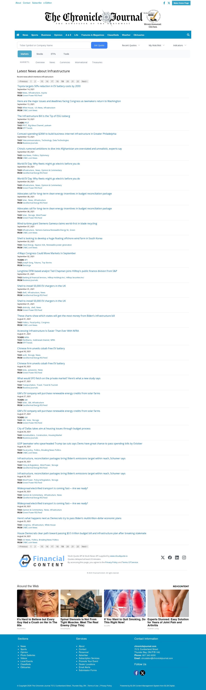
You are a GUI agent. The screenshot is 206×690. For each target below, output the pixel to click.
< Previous (23, 81)
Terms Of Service (130, 562)
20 (68, 81)
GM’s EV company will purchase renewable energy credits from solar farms (58, 393)
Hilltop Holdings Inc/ (56, 277)
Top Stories (47, 262)
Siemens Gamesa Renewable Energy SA (52, 230)
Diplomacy (44, 155)
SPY (26, 260)
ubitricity (26, 307)
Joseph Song (27, 262)
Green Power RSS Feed (32, 95)
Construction (41, 435)
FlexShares (27, 340)
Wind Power (41, 215)
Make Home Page (181, 3)
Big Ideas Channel (35, 125)
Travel (39, 385)
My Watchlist (155, 45)
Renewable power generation (59, 245)
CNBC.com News (30, 110)
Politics (36, 155)
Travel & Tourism (50, 385)
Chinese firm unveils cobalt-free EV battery (41, 348)
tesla (24, 370)
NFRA (27, 337)
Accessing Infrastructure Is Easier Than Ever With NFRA (48, 330)
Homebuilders (28, 435)
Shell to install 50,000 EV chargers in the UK (41, 286)
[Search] (188, 35)
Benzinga (27, 265)
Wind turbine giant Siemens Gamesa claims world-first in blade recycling (57, 223)
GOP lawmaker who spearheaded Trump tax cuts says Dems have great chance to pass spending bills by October (79, 443)
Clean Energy (27, 245)
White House (27, 107)
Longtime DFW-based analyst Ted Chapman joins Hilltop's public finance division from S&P (67, 271)
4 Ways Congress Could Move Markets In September (46, 253)
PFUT (27, 122)
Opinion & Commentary (51, 170)
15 (42, 81)
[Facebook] (170, 561)
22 (78, 81)
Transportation (28, 385)
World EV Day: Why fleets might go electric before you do (48, 163)
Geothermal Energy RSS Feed (35, 173)
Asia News (26, 155)
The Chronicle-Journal (41, 685)
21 (73, 81)
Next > (84, 81)
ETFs (53, 53)
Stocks (39, 53)
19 (62, 81)
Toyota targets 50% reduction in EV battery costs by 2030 (49, 86)
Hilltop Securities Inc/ (75, 277)
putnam (48, 125)
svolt (24, 355)
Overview (40, 62)
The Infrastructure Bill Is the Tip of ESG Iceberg (43, 116)
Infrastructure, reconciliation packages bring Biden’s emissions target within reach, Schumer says (71, 458)
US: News (39, 107)
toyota (44, 93)
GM (26, 400)
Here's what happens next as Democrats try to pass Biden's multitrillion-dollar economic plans (69, 518)
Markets (25, 53)
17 (52, 81)
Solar (24, 200)
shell (24, 292)
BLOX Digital (169, 685)
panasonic (32, 370)
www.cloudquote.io (119, 556)
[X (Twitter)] (163, 561)
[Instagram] (184, 561)
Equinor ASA (40, 245)
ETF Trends (27, 128)
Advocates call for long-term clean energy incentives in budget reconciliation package (64, 193)
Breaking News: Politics (51, 450)
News (52, 62)
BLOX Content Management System (145, 685)
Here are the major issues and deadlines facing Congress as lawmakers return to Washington (69, 101)
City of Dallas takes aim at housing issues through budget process (53, 428)
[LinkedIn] (177, 561)
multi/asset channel (41, 340)
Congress (45, 322)
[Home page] (103, 18)
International (81, 62)
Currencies (65, 62)
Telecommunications (31, 140)
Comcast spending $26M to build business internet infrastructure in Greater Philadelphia (66, 133)
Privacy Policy (111, 562)
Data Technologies (61, 140)
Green (72, 230)
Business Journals (30, 143)
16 (47, 81)
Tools (66, 53)
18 (57, 81)
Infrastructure (34, 93)
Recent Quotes (129, 45)
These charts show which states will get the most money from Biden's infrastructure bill (66, 315)
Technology (47, 140)
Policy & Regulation (30, 465)
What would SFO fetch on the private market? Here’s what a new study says (58, 378)
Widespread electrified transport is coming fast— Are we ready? (52, 488)
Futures (37, 262)
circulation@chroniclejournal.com (157, 658)
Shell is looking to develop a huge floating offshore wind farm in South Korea (59, 238)
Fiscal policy (35, 322)
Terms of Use (93, 685)
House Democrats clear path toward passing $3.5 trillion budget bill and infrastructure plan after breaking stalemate (81, 533)
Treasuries (97, 62)
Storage (31, 215)
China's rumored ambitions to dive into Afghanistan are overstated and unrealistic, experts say (69, 148)
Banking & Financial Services (34, 277)
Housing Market (55, 435)
